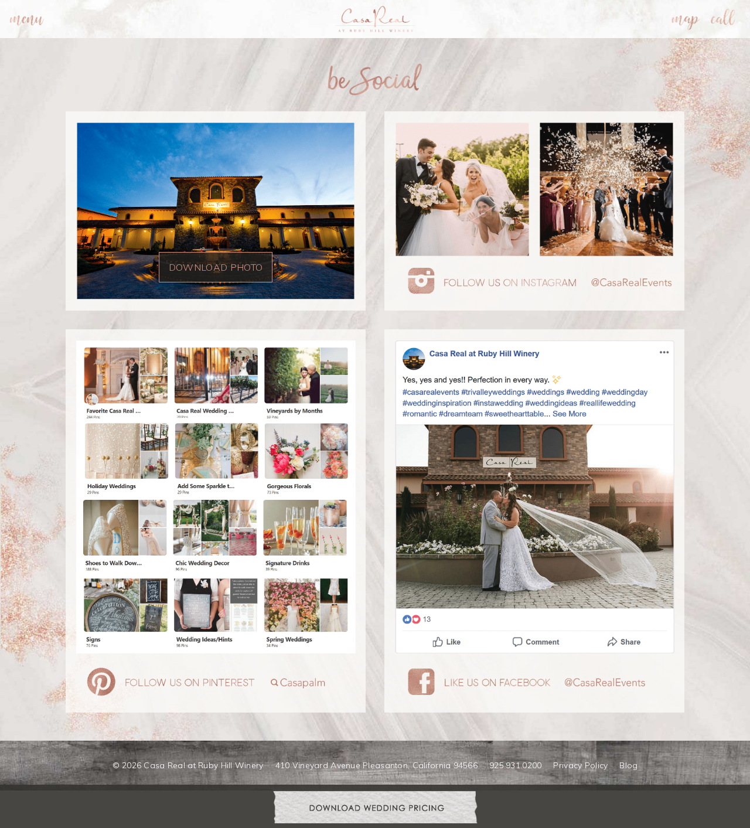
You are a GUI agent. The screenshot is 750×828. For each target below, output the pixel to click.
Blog (628, 765)
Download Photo (215, 267)
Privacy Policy (580, 765)
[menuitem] (27, 19)
